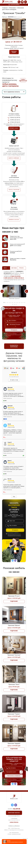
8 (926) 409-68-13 (15, 122)
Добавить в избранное (14, 825)
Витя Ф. (9, 478)
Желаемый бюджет (15, 324)
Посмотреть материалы (14, 346)
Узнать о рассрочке (14, 189)
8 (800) (14, 809)
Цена (5, 268)
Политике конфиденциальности (14, 534)
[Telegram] (13, 561)
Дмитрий (10, 405)
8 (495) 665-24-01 (15, 120)
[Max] (15, 561)
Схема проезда (14, 822)
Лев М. (9, 424)
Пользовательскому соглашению (14, 535)
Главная (4, 8)
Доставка (14, 268)
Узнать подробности (23, 80)
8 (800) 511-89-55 (15, 117)
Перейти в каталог (14, 219)
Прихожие (12, 8)
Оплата (21, 268)
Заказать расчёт (14, 52)
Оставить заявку (14, 128)
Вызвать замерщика (14, 158)
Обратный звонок (14, 812)
